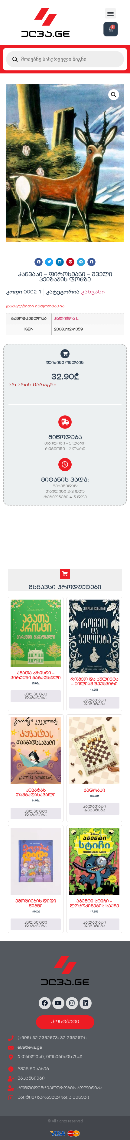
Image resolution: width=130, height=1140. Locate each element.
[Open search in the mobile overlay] (65, 59)
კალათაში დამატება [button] (35, 696)
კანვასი (93, 292)
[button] (110, 13)
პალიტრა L (66, 319)
